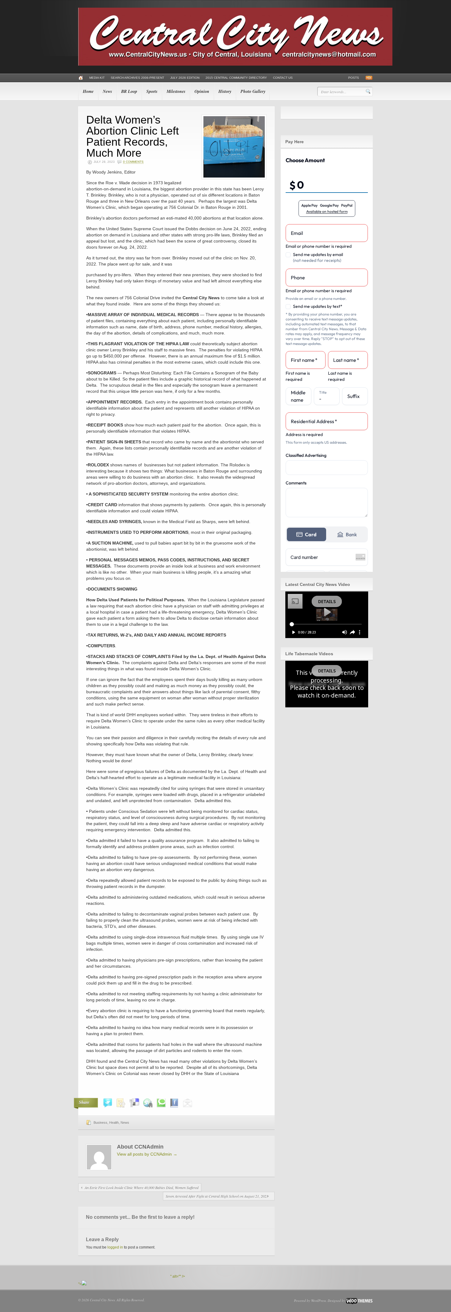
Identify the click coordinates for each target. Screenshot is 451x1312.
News (107, 91)
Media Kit (97, 77)
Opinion (202, 91)
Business (100, 1122)
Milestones (176, 91)
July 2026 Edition (184, 77)
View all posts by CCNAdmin (147, 1154)
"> (80, 1284)
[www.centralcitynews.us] (235, 64)
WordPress (318, 1300)
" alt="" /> (177, 1276)
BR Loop (129, 91)
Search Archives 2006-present (137, 77)
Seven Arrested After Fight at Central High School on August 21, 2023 (217, 1196)
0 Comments (133, 161)
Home (88, 91)
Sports (151, 91)
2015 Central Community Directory (236, 77)
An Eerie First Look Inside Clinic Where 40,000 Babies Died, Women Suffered (142, 1187)
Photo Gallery (253, 91)
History (224, 91)
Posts (353, 77)
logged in (115, 1247)
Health (114, 1122)
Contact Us (283, 77)
